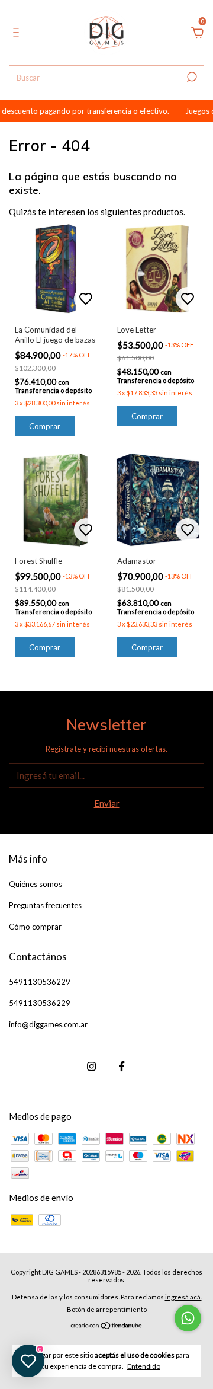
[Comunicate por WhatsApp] (188, 1318)
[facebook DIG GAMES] (122, 1066)
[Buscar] (190, 77)
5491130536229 (39, 981)
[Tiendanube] (107, 1326)
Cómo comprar (35, 926)
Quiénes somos (35, 884)
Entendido (143, 1366)
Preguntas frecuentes (45, 905)
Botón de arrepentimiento (107, 1309)
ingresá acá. (183, 1297)
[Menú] (18, 34)
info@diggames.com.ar (48, 1024)
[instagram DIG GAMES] (91, 1066)
